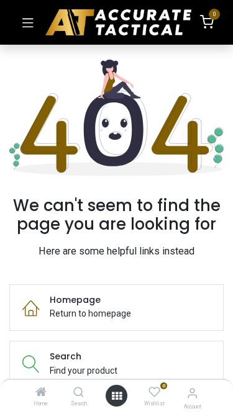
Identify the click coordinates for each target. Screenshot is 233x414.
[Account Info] (192, 393)
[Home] (41, 393)
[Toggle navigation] (28, 22)
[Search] (79, 393)
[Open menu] (117, 396)
